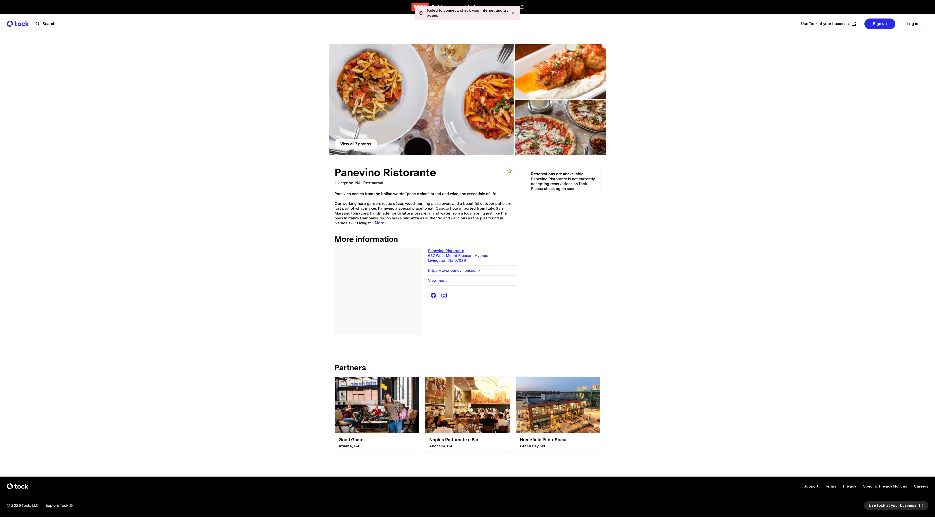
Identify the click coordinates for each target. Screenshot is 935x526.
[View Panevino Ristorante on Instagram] (444, 295)
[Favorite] (509, 171)
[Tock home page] (18, 24)
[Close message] (513, 12)
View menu (438, 280)
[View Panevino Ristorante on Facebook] (433, 295)
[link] (421, 99)
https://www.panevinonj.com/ (454, 270)
